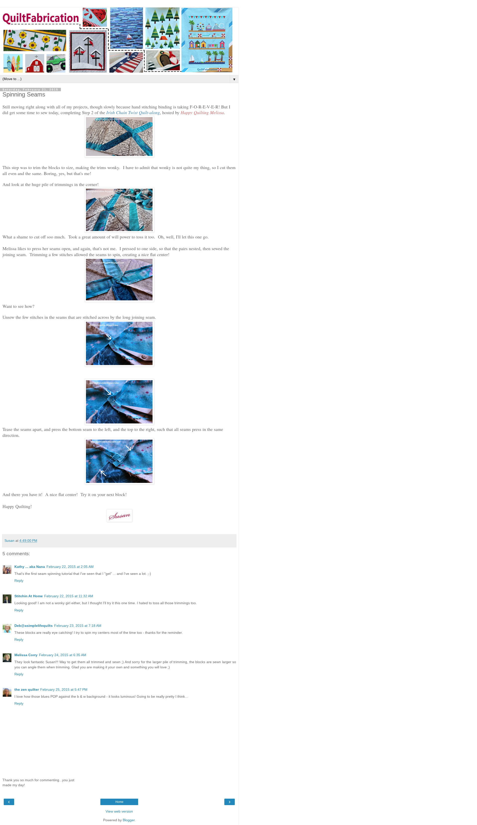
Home (119, 802)
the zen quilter (26, 689)
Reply (18, 581)
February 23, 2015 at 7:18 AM (77, 626)
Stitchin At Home (28, 596)
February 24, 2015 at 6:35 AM (62, 655)
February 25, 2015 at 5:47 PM (63, 689)
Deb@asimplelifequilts (33, 626)
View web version (119, 811)
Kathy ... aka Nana (29, 567)
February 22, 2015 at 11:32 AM (68, 596)
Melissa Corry (26, 655)
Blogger (129, 820)
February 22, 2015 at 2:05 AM (70, 567)
